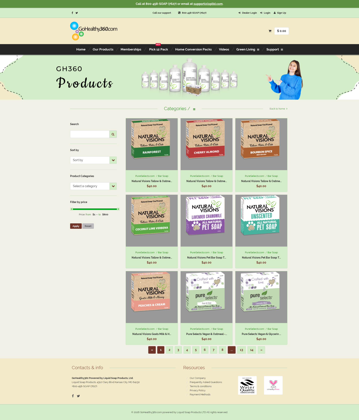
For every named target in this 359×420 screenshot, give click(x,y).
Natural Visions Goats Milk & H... (151, 334)
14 (251, 350)
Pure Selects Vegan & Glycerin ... (261, 334)
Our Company (198, 378)
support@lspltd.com (208, 4)
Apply (76, 226)
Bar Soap (163, 176)
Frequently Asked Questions (206, 382)
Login (266, 12)
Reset (88, 226)
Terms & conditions (200, 386)
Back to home (277, 108)
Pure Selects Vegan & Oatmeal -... (206, 334)
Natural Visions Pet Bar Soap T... (206, 257)
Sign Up (281, 12)
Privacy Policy (197, 390)
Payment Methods (200, 394)
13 (241, 350)
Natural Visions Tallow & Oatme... (152, 181)
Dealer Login (249, 12)
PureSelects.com (145, 176)
